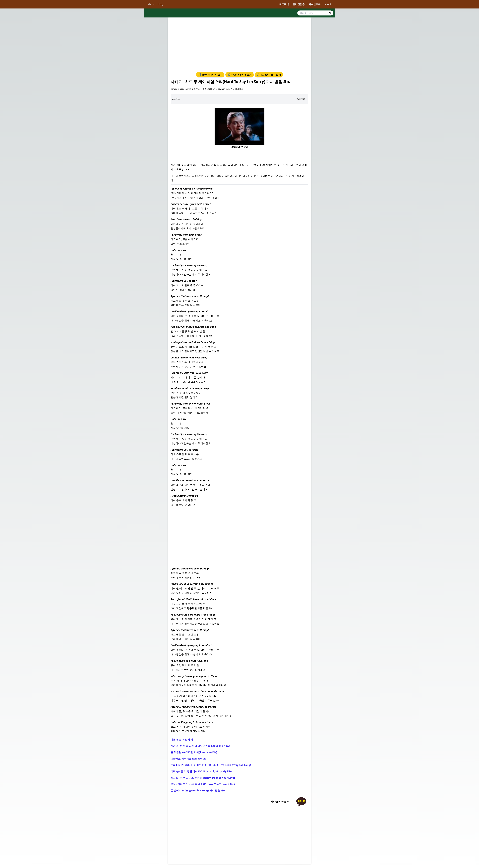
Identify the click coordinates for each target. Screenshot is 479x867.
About (327, 4)
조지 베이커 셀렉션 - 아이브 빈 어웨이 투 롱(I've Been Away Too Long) (211, 765)
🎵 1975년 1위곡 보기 (239, 74)
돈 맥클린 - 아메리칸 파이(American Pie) (194, 752)
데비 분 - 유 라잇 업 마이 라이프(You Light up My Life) (202, 771)
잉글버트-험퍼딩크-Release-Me (188, 758)
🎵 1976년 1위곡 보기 (269, 74)
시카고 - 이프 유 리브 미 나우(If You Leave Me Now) (200, 746)
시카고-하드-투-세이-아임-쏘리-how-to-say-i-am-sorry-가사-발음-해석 (214, 89)
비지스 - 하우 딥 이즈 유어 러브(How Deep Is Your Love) (203, 777)
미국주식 (284, 4)
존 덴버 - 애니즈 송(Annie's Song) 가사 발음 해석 (198, 790)
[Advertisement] (239, 44)
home (173, 89)
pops (180, 89)
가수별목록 (314, 4)
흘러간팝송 (299, 4)
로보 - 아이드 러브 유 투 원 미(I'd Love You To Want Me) (203, 784)
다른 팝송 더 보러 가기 (183, 739)
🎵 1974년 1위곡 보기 (210, 74)
